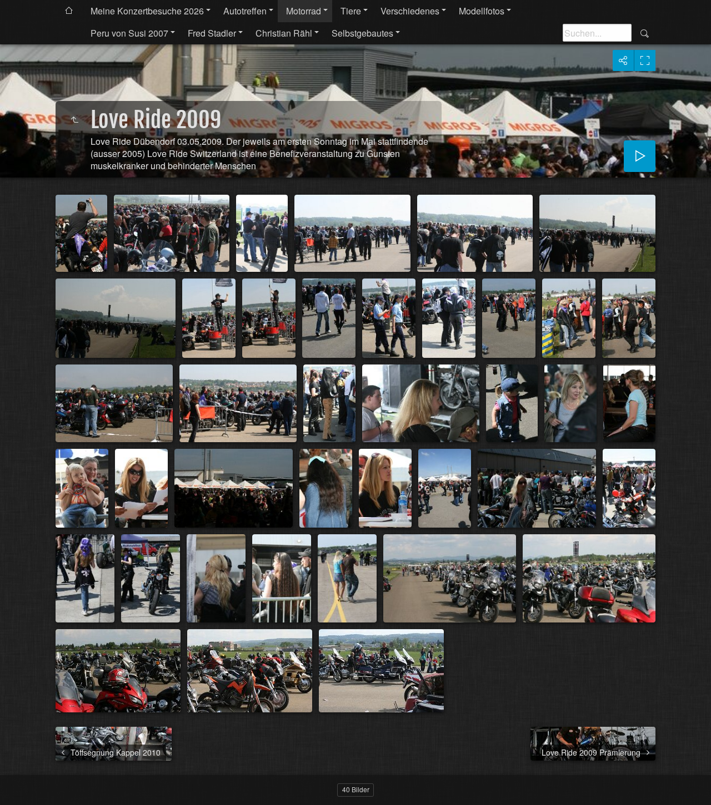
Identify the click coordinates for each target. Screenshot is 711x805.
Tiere (351, 10)
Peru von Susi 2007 (129, 33)
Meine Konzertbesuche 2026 (147, 10)
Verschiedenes (409, 10)
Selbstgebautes (362, 33)
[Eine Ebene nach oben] (74, 119)
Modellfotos (481, 10)
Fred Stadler (212, 33)
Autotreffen (245, 10)
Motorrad (303, 10)
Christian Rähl (284, 33)
